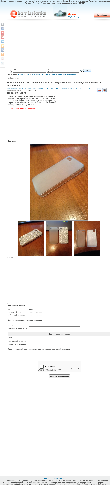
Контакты (48, 479)
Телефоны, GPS (37, 74)
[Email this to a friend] (2, 63)
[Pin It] (2, 37)
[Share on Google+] (2, 33)
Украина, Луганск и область (78, 88)
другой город (73, 17)
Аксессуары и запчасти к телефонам (61, 74)
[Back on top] (2, 24)
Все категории (23, 74)
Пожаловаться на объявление (22, 109)
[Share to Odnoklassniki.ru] (2, 54)
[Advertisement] (84, 117)
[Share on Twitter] (2, 41)
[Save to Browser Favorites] (2, 46)
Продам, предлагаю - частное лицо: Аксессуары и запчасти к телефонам (37, 88)
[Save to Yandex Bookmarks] (2, 58)
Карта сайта (59, 479)
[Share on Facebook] (2, 28)
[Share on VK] (2, 50)
